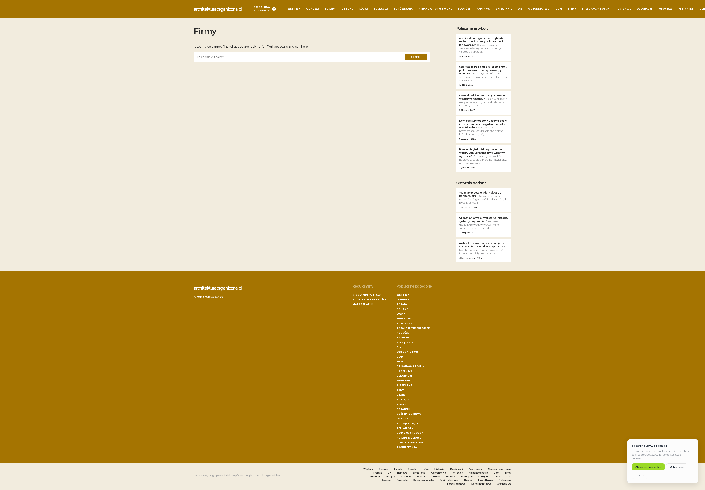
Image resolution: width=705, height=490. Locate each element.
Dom (400, 356)
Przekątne (404, 385)
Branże (402, 394)
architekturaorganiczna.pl (218, 9)
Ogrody (402, 418)
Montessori (456, 469)
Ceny (400, 390)
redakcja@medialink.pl (270, 475)
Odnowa (403, 299)
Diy (399, 347)
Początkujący (407, 423)
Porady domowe (409, 437)
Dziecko (403, 309)
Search (416, 57)
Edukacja (404, 318)
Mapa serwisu (363, 304)
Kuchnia (386, 480)
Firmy (401, 361)
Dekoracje (405, 375)
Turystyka (402, 480)
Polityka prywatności (369, 299)
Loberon (435, 476)
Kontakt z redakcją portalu (208, 297)
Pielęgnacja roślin (410, 366)
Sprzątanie (405, 342)
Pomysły (390, 476)
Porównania (406, 323)
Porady (402, 304)
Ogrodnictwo (407, 351)
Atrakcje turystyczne (413, 328)
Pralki (401, 404)
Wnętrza (403, 294)
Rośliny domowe (409, 413)
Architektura (407, 447)
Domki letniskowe (410, 442)
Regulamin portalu (367, 294)
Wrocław (404, 380)
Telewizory (405, 428)
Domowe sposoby (410, 432)
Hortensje (404, 371)
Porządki (403, 399)
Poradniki (404, 409)
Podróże (403, 332)
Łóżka (401, 313)
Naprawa (403, 337)
